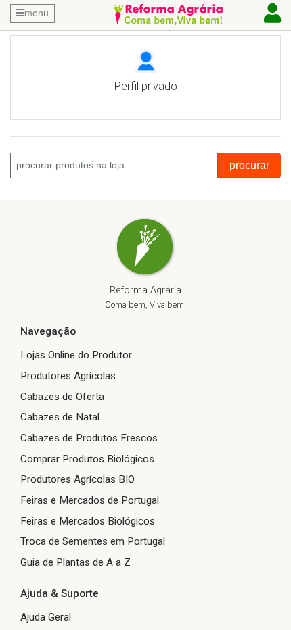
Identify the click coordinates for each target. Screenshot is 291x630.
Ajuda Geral (45, 617)
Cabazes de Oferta (62, 397)
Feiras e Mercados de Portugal (89, 500)
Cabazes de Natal (59, 417)
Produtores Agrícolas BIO (77, 479)
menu (36, 12)
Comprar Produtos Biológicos (87, 459)
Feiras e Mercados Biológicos (87, 521)
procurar (249, 165)
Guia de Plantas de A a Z (75, 562)
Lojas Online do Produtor (76, 355)
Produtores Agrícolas (68, 376)
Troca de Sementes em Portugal (92, 541)
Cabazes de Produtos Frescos (89, 438)
